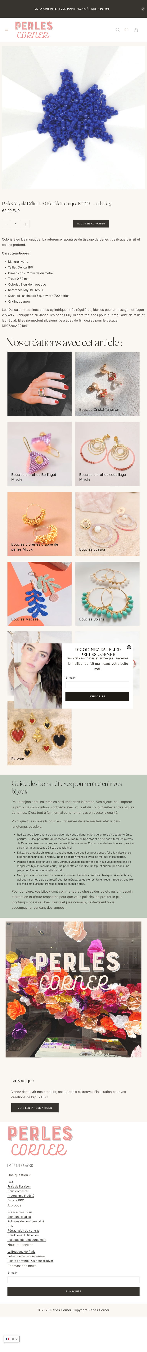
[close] (129, 647)
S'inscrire (97, 696)
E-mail (70, 677)
